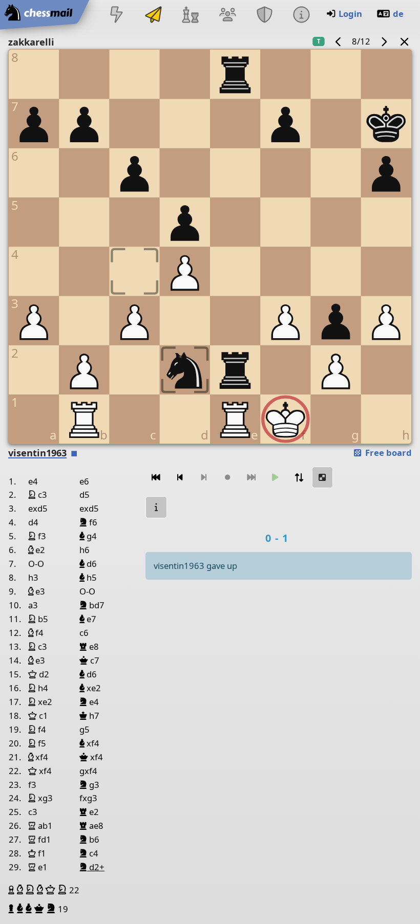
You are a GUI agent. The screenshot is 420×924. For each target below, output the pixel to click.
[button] (12, 889)
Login (350, 13)
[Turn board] (298, 478)
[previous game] (338, 41)
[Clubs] (264, 15)
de (398, 13)
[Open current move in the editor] (322, 478)
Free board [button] (387, 452)
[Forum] (227, 15)
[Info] (301, 15)
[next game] (383, 41)
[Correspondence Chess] (153, 15)
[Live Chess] (116, 15)
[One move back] (180, 478)
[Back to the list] (404, 41)
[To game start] (156, 478)
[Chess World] (190, 15)
